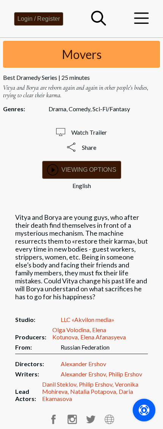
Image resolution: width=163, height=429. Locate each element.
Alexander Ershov (83, 363)
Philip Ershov (125, 374)
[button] (98, 23)
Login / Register (38, 19)
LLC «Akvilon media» (87, 319)
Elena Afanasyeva (103, 336)
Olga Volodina (70, 329)
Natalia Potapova (93, 391)
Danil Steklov (59, 384)
